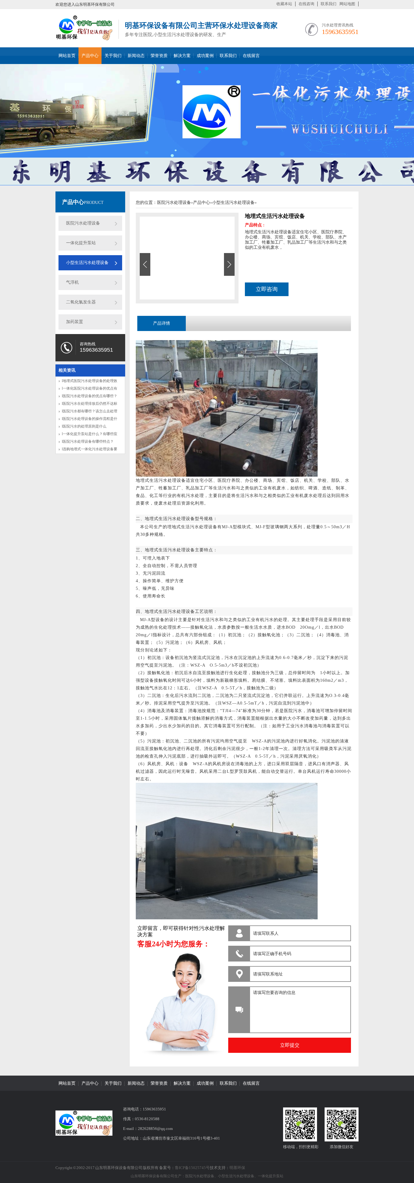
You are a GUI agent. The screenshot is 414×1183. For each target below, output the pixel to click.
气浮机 (72, 282)
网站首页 (66, 55)
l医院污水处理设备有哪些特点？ (88, 441)
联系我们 (328, 4)
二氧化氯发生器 (81, 302)
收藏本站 (284, 4)
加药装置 (74, 321)
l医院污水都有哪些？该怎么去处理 (89, 411)
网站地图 (347, 4)
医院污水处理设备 (83, 223)
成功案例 (205, 55)
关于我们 (113, 55)
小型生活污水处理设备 (87, 262)
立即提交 (289, 1045)
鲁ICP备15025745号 (192, 1167)
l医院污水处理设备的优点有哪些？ (89, 396)
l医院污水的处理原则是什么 (84, 426)
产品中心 (90, 55)
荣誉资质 (159, 55)
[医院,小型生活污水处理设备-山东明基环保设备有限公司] (83, 37)
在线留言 (251, 55)
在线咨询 (306, 4)
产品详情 (161, 323)
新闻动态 (136, 55)
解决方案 (182, 55)
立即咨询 (267, 289)
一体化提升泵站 (81, 243)
